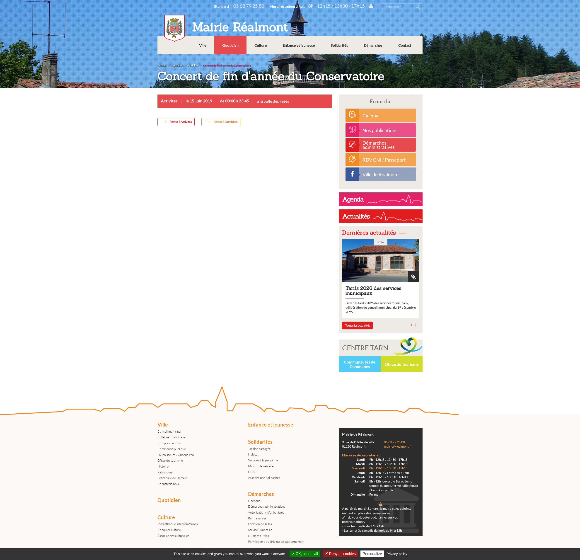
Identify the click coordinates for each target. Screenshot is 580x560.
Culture (260, 45)
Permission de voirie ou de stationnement (276, 541)
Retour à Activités (180, 122)
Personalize (372, 554)
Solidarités (339, 45)
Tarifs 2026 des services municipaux (380, 278)
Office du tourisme (170, 460)
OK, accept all (306, 554)
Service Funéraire (260, 530)
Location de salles (260, 524)
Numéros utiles (258, 536)
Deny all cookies (342, 554)
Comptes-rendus (169, 443)
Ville (202, 45)
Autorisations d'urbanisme (266, 512)
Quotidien (230, 45)
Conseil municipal (169, 431)
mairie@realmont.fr (398, 446)
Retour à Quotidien (225, 122)
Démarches (373, 45)
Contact (404, 45)
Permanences (257, 518)
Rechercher (418, 6)
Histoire (163, 466)
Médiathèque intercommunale (178, 524)
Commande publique (171, 449)
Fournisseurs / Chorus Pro (175, 455)
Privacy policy (397, 554)
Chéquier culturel (169, 530)
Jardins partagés (259, 449)
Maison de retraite (260, 466)
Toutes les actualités (357, 325)
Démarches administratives (266, 506)
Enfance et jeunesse (299, 45)
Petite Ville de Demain (172, 478)
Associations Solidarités (264, 478)
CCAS (252, 472)
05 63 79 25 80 (248, 6)
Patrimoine (164, 472)
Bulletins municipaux (171, 437)
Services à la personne (263, 460)
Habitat (253, 454)
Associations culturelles (173, 536)
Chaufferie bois (168, 484)
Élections (254, 501)
